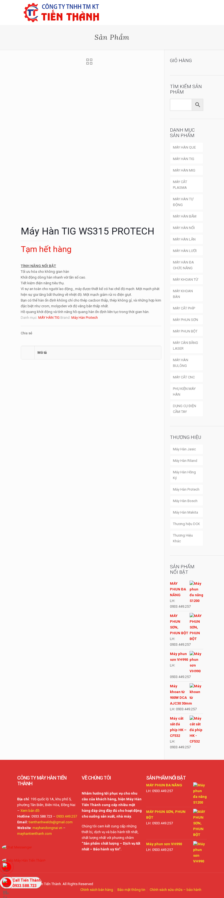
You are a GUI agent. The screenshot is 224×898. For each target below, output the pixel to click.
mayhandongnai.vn (47, 828)
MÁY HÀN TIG (49, 317)
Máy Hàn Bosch (185, 501)
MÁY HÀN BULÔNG (180, 363)
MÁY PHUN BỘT (185, 331)
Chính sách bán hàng (96, 890)
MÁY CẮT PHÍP (184, 308)
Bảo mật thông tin (131, 890)
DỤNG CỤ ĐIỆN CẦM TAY (184, 409)
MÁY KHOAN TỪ (185, 279)
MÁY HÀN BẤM (184, 216)
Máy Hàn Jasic (184, 449)
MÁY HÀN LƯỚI (185, 251)
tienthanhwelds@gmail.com (51, 822)
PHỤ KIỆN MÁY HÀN (184, 391)
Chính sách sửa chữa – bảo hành (175, 890)
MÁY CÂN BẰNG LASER (185, 345)
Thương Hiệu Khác (183, 538)
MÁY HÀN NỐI (184, 228)
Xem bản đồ (29, 811)
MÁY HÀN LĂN (184, 239)
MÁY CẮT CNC (184, 377)
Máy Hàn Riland (185, 461)
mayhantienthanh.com (34, 834)
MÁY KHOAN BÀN (183, 294)
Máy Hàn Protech (84, 317)
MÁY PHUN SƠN (185, 320)
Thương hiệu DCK (186, 524)
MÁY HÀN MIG (184, 170)
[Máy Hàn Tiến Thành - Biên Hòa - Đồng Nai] (61, 12)
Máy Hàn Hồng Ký (184, 475)
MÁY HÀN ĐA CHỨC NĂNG (183, 265)
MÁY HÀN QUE (184, 147)
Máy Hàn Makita (185, 512)
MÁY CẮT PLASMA (180, 185)
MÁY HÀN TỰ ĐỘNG (183, 202)
